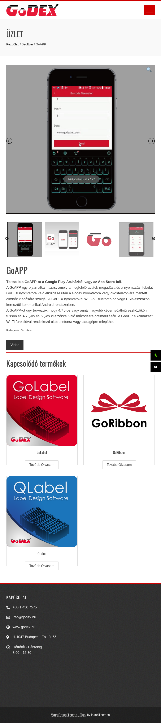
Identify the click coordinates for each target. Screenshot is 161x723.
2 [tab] (71, 219)
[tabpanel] (80, 139)
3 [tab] (77, 219)
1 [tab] (65, 219)
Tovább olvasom (41, 465)
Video (14, 345)
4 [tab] (84, 219)
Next (154, 239)
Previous (7, 239)
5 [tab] (90, 219)
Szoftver (27, 44)
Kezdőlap (12, 44)
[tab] (14, 345)
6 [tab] (96, 219)
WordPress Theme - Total (68, 714)
